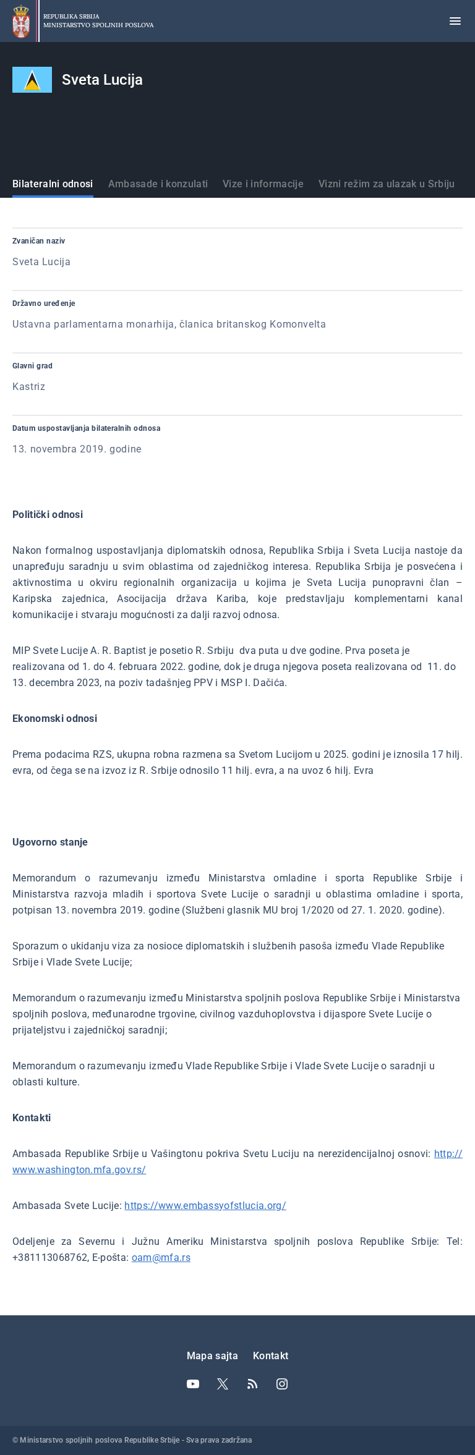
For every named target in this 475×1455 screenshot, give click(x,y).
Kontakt (270, 1356)
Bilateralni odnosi (52, 184)
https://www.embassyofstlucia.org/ (205, 1205)
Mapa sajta (212, 1356)
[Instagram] (282, 1384)
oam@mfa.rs (161, 1257)
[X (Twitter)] (222, 1384)
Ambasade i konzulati (158, 184)
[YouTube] (193, 1384)
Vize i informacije (263, 184)
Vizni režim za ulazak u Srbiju (387, 184)
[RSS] (252, 1384)
